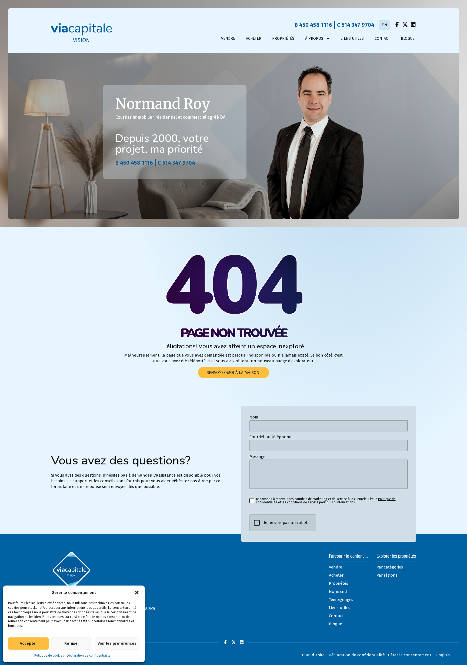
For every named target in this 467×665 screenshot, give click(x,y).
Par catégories (389, 567)
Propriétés (283, 38)
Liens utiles (352, 38)
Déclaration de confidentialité (89, 655)
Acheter (253, 38)
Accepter (28, 643)
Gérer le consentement (409, 655)
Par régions (387, 575)
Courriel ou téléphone (270, 437)
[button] (136, 592)
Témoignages (341, 599)
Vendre (228, 38)
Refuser (71, 643)
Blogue (408, 38)
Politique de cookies (49, 655)
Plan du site (313, 655)
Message (257, 457)
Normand (338, 591)
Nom (253, 417)
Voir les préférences (117, 643)
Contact (382, 38)
